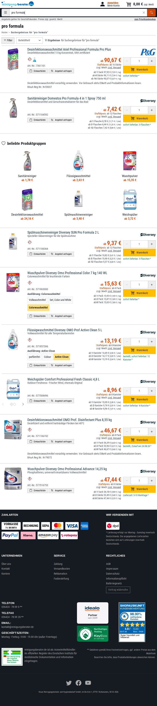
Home (5, 32)
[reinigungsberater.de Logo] (18, 4)
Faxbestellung (61, 578)
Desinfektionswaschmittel (27, 214)
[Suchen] (151, 12)
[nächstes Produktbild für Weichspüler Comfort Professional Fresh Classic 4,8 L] (23, 404)
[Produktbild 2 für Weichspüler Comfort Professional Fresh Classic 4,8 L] (14, 404)
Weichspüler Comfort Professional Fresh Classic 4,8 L (63, 379)
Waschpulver (130, 176)
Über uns (6, 563)
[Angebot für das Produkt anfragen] (61, 71)
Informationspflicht (116, 578)
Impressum (112, 568)
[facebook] (78, 683)
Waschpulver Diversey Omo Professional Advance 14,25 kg (67, 469)
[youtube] (88, 683)
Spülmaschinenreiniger (78, 214)
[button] (110, 4)
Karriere (6, 573)
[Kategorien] (6, 12)
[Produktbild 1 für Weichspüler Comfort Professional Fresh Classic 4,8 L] (11, 404)
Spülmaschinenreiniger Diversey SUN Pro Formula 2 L (63, 232)
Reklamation (60, 573)
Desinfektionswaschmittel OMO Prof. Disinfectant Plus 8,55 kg (69, 420)
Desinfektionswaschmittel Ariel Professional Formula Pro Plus (69, 49)
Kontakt (6, 568)
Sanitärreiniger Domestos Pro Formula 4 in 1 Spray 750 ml (66, 98)
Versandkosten (62, 568)
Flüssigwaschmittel (78, 176)
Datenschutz (112, 573)
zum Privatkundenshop (145, 19)
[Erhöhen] (152, 61)
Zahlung (58, 563)
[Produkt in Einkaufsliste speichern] (37, 71)
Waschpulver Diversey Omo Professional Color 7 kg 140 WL (67, 273)
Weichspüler (129, 214)
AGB (108, 563)
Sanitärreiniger (27, 176)
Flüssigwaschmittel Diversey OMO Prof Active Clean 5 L (64, 330)
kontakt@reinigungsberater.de (18, 626)
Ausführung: (43, 294)
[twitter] (69, 683)
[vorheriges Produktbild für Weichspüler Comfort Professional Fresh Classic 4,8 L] (3, 404)
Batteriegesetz (114, 583)
